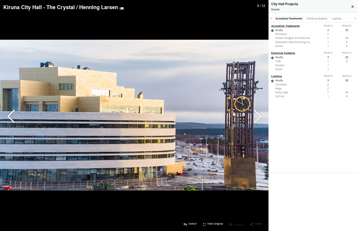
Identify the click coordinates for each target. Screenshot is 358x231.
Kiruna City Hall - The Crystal (39, 7)
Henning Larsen (98, 7)
